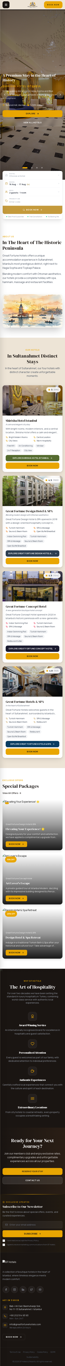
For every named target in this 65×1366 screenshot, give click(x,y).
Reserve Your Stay (32, 1171)
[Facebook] (6, 1289)
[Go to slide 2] (32, 168)
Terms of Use (15, 1352)
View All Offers (10, 793)
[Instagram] (14, 1289)
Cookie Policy (42, 1352)
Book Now (53, 5)
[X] (31, 1289)
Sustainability (32, 1357)
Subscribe (30, 1233)
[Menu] (6, 4)
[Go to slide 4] (42, 168)
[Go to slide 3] (37, 168)
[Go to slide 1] (25, 168)
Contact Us (32, 1180)
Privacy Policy (29, 1352)
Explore (30, 113)
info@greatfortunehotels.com (25, 1324)
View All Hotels (33, 122)
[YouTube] (40, 1289)
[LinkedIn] (23, 1289)
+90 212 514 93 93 (18, 1315)
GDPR (52, 1352)
